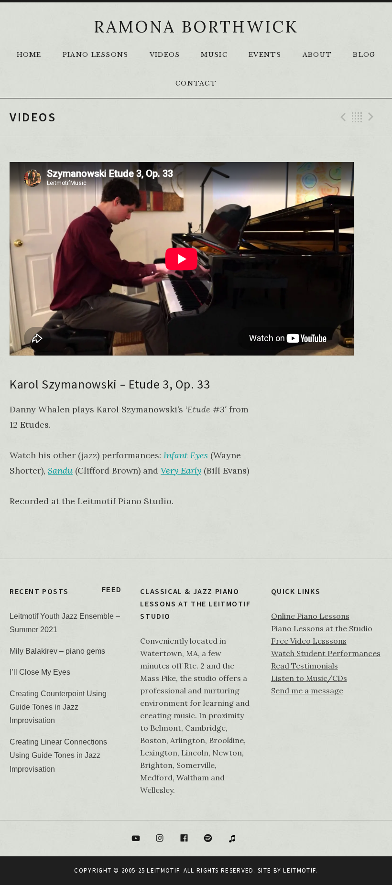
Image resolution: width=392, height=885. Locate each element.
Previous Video (341, 117)
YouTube (135, 838)
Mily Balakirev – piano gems (57, 651)
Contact (196, 83)
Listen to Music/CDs (309, 678)
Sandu (60, 470)
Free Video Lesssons (309, 641)
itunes (232, 838)
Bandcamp (256, 838)
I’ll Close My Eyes (40, 672)
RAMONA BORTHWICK (196, 26)
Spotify (208, 838)
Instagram (159, 838)
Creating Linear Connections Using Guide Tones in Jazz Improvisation (58, 755)
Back (357, 117)
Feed (111, 590)
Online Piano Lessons (310, 616)
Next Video (372, 117)
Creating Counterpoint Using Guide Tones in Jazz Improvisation (58, 707)
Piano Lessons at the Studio (321, 628)
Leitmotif (299, 870)
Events (265, 55)
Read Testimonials (304, 665)
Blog (364, 55)
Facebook (184, 838)
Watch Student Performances (326, 653)
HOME (29, 55)
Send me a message (307, 690)
